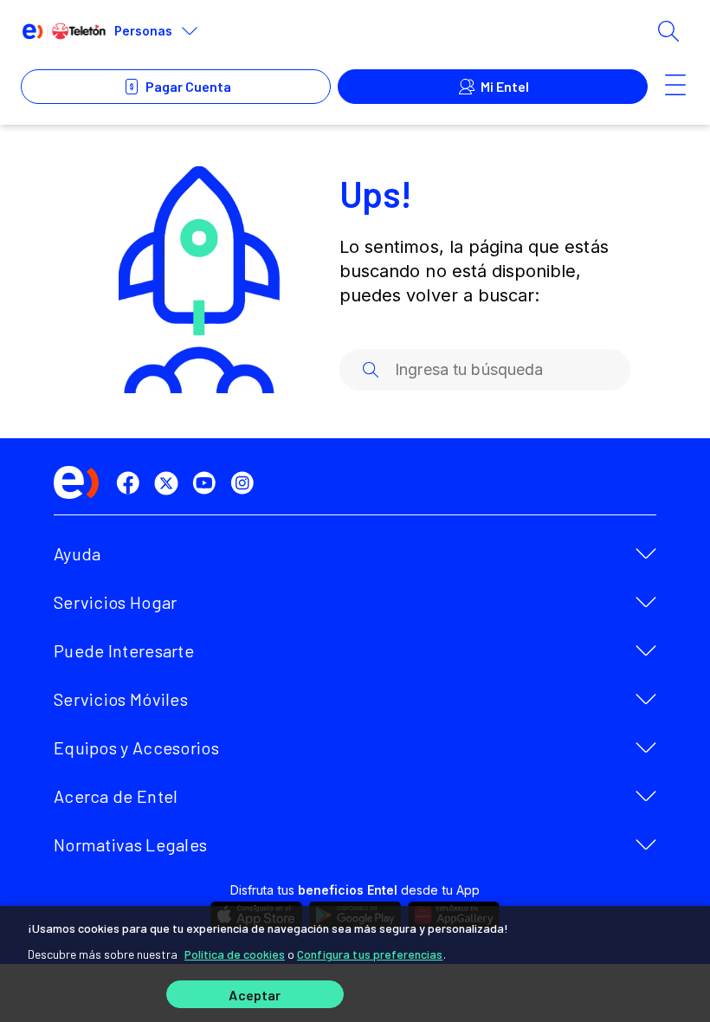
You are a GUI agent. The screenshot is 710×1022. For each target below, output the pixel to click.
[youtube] (208, 483)
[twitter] (170, 483)
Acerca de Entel (116, 796)
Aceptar (255, 994)
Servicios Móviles (121, 699)
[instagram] (246, 483)
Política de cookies (234, 954)
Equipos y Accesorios (136, 747)
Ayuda (77, 553)
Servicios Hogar (116, 602)
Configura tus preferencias (370, 954)
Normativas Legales (130, 844)
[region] (355, 964)
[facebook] (132, 483)
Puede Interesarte (124, 650)
